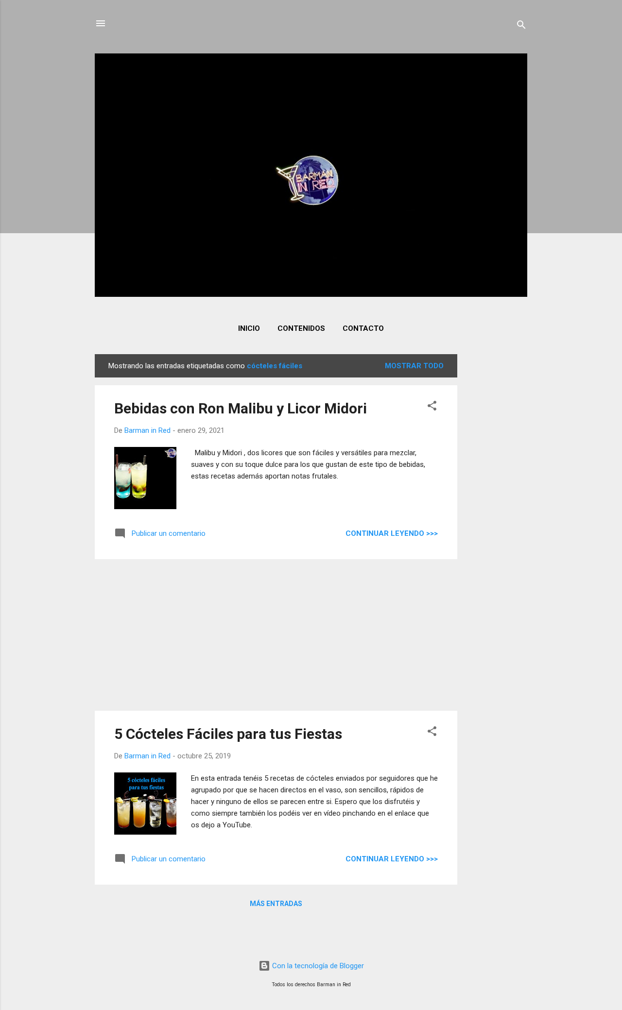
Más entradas (276, 903)
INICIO (249, 328)
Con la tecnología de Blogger (317, 965)
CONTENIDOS (301, 328)
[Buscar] (521, 26)
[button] (432, 407)
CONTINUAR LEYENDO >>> (392, 533)
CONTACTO (363, 328)
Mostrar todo (414, 365)
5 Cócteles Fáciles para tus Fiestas (228, 733)
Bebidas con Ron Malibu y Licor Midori (240, 408)
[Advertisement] (496, 500)
